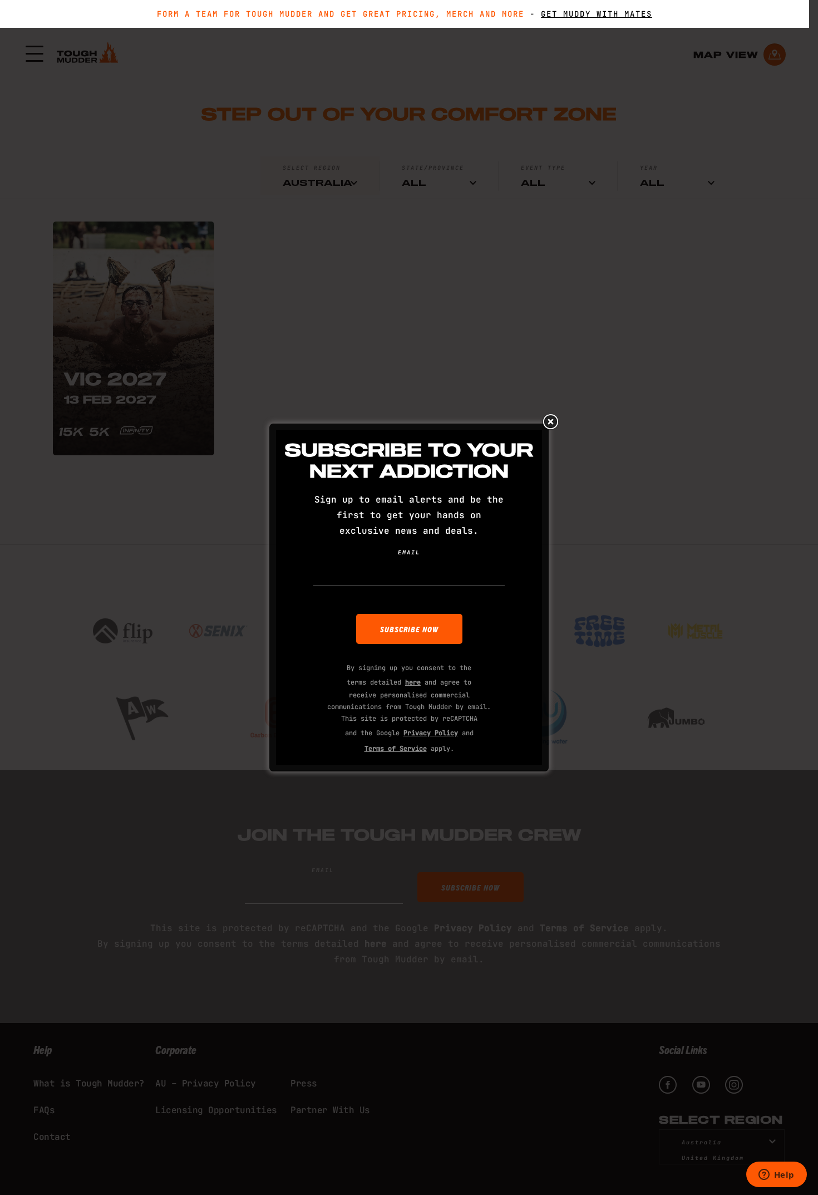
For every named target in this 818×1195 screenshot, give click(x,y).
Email (409, 552)
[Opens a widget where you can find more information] (776, 1175)
